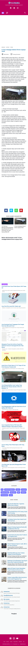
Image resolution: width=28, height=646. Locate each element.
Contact (11, 641)
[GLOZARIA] (14, 3)
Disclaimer (20, 641)
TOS (23, 641)
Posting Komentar (16, 54)
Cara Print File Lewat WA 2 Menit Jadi (11, 306)
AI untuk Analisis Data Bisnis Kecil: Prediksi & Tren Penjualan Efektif (17, 535)
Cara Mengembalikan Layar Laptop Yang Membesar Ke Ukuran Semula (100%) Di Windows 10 (12, 387)
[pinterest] (21, 210)
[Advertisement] (14, 31)
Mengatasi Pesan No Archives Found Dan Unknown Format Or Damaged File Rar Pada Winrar (12, 346)
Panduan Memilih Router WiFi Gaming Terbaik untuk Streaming (17, 512)
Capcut (18, 489)
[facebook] (10, 8)
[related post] (8, 221)
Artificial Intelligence (9, 489)
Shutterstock (4, 495)
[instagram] (17, 8)
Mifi (18, 492)
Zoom (10, 495)
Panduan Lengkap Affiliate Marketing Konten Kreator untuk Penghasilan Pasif (17, 578)
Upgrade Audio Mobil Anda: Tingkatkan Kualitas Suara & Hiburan (15, 504)
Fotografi (24, 489)
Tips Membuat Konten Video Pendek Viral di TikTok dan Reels (16, 520)
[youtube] (14, 8)
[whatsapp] (16, 210)
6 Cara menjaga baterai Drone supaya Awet (20, 227)
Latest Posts (2, 584)
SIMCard (24, 492)
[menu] (7, 13)
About (4, 641)
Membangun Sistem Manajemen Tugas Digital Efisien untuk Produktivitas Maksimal (17, 561)
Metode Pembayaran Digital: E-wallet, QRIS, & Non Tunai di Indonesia (17, 544)
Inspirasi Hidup (4, 492)
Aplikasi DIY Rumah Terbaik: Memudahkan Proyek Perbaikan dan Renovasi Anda (16, 569)
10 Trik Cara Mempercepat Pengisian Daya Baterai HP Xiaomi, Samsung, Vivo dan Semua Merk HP (7, 229)
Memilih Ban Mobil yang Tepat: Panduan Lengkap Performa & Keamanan (15, 553)
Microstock (13, 492)
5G (2, 489)
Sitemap (7, 641)
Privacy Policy (16, 641)
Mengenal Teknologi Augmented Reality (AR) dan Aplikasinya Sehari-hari (17, 527)
